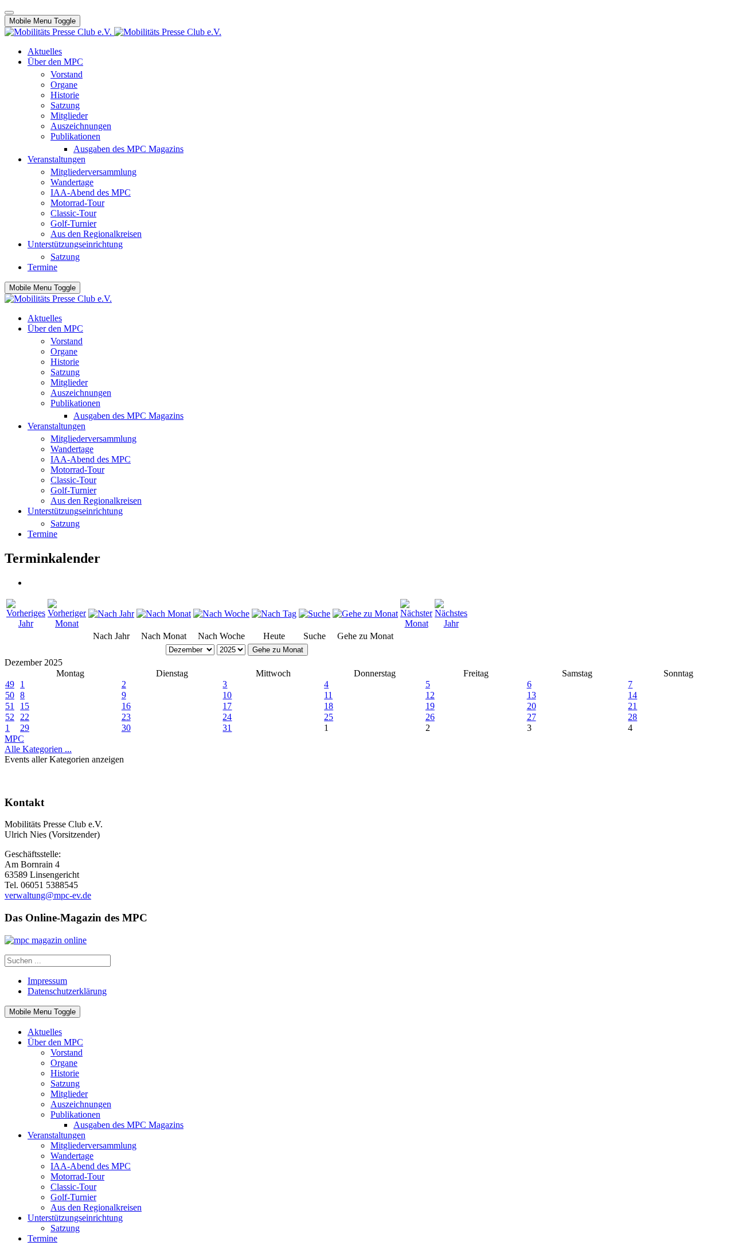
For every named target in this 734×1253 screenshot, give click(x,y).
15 (24, 706)
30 (126, 728)
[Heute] (274, 613)
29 (24, 728)
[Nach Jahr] (111, 613)
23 (126, 717)
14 (632, 695)
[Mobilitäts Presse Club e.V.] (113, 32)
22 (24, 717)
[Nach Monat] (163, 613)
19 (430, 706)
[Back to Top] (9, 12)
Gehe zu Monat (277, 649)
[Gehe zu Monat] (365, 613)
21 (632, 706)
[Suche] (314, 613)
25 (328, 717)
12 (430, 695)
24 (227, 717)
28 (632, 717)
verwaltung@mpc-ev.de (48, 895)
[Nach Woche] (221, 613)
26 (430, 717)
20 (531, 706)
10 (227, 695)
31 (227, 728)
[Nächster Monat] (416, 623)
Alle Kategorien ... (38, 749)
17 (227, 706)
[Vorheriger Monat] (67, 623)
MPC (14, 739)
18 (328, 706)
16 (126, 706)
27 (531, 717)
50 (9, 695)
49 (9, 684)
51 (9, 706)
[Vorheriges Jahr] (25, 623)
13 (531, 695)
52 (9, 717)
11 (328, 695)
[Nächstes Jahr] (451, 623)
